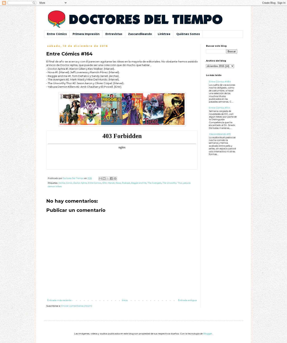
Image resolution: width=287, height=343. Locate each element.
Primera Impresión (86, 34)
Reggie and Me (138, 183)
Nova (118, 183)
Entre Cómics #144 (219, 107)
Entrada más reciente (59, 300)
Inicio (125, 300)
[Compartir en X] (108, 178)
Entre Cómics (57, 34)
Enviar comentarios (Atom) (76, 305)
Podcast (126, 183)
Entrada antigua (187, 300)
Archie (61, 183)
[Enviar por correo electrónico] (100, 178)
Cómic (69, 183)
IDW (104, 183)
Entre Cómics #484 (220, 81)
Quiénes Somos (188, 34)
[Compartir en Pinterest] (115, 178)
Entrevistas (113, 34)
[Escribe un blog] (104, 178)
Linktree (164, 34)
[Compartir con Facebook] (111, 178)
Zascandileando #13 (220, 134)
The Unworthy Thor (172, 183)
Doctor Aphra (80, 183)
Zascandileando (140, 34)
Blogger (207, 333)
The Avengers (154, 183)
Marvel (111, 183)
